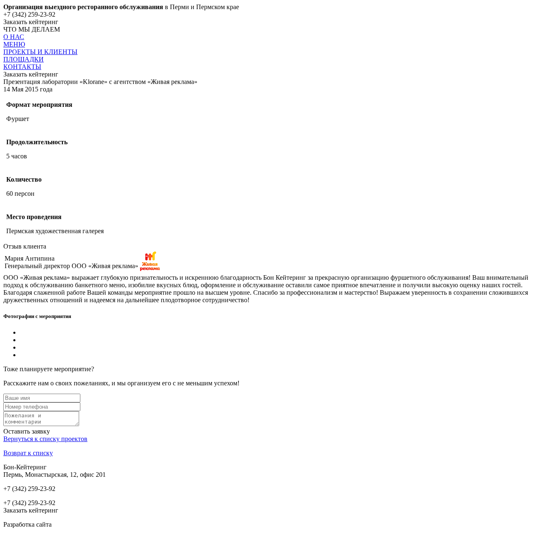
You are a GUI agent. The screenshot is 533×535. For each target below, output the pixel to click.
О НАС (13, 36)
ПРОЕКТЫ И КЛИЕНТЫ (40, 51)
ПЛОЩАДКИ (23, 59)
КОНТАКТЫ (22, 66)
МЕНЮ (14, 44)
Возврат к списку (28, 452)
